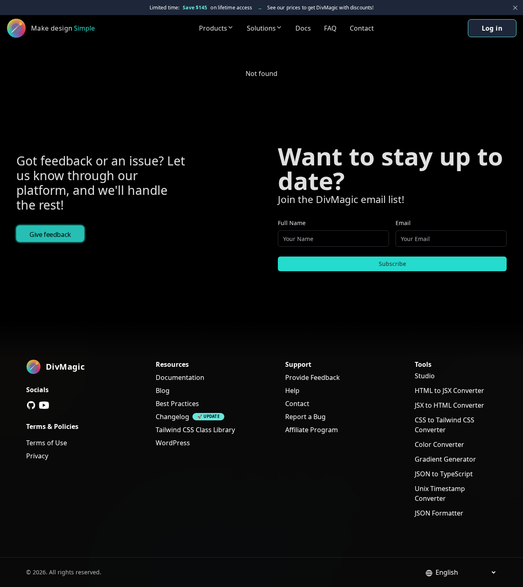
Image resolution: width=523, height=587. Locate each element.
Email (403, 223)
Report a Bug (305, 416)
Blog (163, 390)
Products (213, 28)
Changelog (172, 416)
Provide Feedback (312, 377)
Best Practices (177, 403)
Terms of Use (46, 442)
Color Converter (439, 444)
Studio (425, 375)
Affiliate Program (311, 429)
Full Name (292, 223)
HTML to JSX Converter (449, 390)
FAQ (330, 28)
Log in (492, 28)
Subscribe (392, 264)
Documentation (180, 377)
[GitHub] (31, 405)
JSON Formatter (439, 513)
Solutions (261, 28)
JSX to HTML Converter (449, 405)
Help (292, 390)
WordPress (173, 442)
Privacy (37, 455)
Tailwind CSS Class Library (195, 429)
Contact (362, 28)
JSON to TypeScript (444, 473)
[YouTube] (44, 405)
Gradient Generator (445, 459)
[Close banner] (515, 7)
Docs (303, 28)
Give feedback (50, 234)
